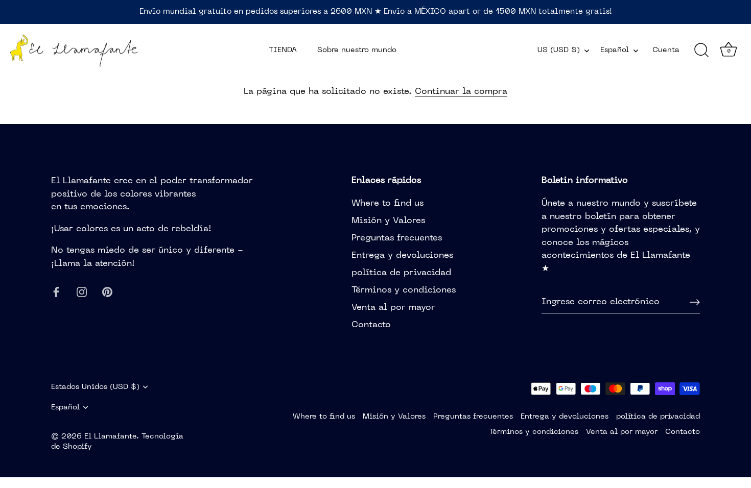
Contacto (371, 325)
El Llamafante (110, 436)
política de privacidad (401, 273)
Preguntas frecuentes (396, 238)
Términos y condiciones (403, 290)
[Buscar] (701, 50)
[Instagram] (82, 292)
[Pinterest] (107, 292)
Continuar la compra (461, 92)
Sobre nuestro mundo (356, 50)
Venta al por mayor (393, 308)
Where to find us (387, 204)
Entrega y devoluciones (402, 256)
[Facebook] (56, 292)
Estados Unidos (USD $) (95, 387)
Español (614, 50)
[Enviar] (695, 302)
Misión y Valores (388, 221)
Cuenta (665, 50)
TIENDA (283, 50)
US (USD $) (558, 50)
